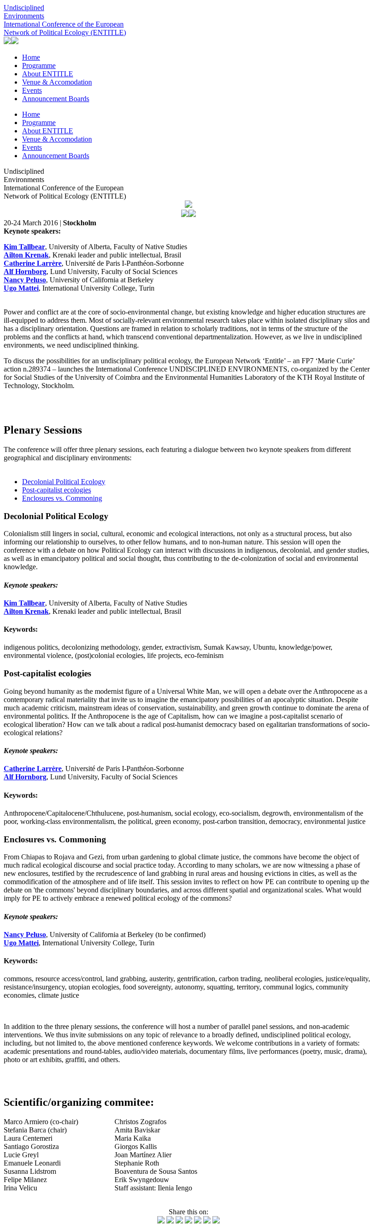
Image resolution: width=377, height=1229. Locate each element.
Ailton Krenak (26, 611)
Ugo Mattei (21, 943)
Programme (39, 65)
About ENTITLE (47, 74)
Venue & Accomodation (57, 82)
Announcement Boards (55, 99)
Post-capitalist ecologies (56, 490)
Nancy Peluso (25, 934)
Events (32, 90)
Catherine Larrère (33, 768)
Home (31, 57)
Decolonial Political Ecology (63, 482)
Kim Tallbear (24, 603)
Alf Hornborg (25, 777)
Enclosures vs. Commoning (62, 498)
